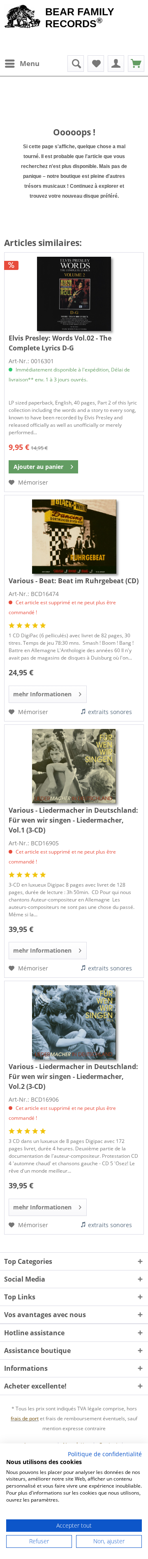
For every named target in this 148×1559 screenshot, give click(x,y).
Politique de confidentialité (105, 1454)
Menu (29, 63)
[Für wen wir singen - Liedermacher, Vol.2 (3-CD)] (74, 1022)
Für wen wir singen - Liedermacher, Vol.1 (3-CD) (73, 820)
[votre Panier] (116, 63)
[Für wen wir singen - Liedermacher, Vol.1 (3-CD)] (74, 766)
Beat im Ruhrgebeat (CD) (74, 580)
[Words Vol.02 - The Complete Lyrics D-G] (74, 294)
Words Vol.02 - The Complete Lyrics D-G (60, 343)
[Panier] (136, 63)
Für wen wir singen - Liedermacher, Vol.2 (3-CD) (73, 1076)
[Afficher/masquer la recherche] (75, 63)
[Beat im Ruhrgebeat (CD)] (74, 536)
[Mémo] (96, 63)
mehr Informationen (42, 694)
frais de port (25, 1418)
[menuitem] (22, 63)
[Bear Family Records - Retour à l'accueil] (22, 17)
